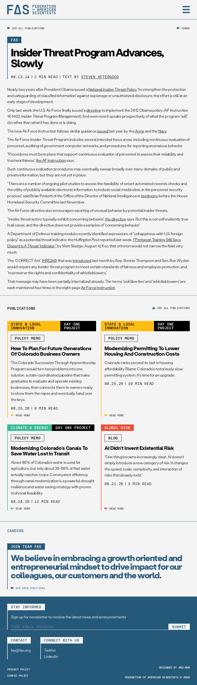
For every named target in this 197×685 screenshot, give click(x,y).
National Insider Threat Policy (112, 89)
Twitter (50, 650)
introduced (82, 260)
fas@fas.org (21, 650)
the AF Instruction (51, 160)
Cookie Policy (17, 675)
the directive (115, 218)
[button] (186, 9)
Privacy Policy (18, 669)
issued (102, 131)
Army (139, 131)
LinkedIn (51, 656)
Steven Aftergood (100, 76)
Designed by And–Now (174, 667)
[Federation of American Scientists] (31, 9)
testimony (149, 195)
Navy (162, 131)
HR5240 (49, 260)
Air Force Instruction (98, 287)
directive (93, 110)
